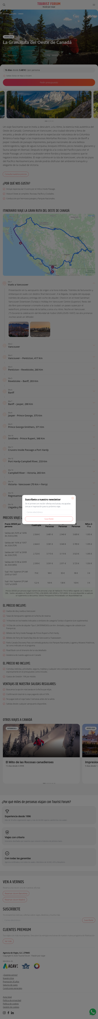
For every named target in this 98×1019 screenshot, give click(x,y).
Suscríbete (49, 519)
